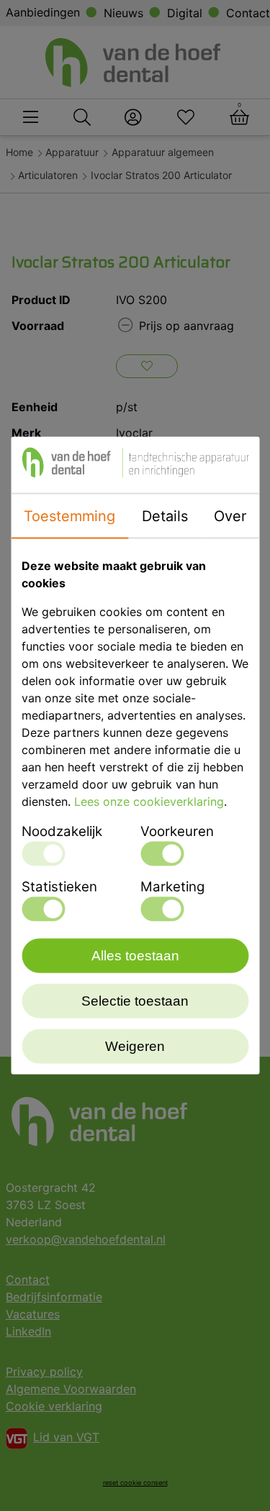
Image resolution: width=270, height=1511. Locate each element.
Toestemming (69, 516)
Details (165, 516)
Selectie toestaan (135, 1001)
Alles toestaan (135, 955)
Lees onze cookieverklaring (149, 801)
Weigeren (135, 1046)
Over (230, 516)
